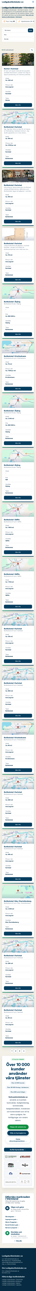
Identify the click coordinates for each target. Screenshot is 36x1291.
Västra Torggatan (11, 1222)
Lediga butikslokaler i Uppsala (11, 1285)
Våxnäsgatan (9, 1216)
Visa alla (19, 1241)
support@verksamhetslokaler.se (12, 1262)
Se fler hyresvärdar (18, 1150)
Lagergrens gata (10, 1219)
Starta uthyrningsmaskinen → (18, 1140)
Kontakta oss (6, 1272)
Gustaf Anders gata (11, 1225)
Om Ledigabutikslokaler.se (10, 1271)
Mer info (18, 105)
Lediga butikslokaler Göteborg (12, 1281)
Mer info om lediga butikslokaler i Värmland (18, 16)
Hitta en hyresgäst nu (18, 1133)
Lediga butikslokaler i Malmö (11, 1283)
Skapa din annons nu (18, 1127)
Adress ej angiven (11, 1227)
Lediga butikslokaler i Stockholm (12, 1279)
